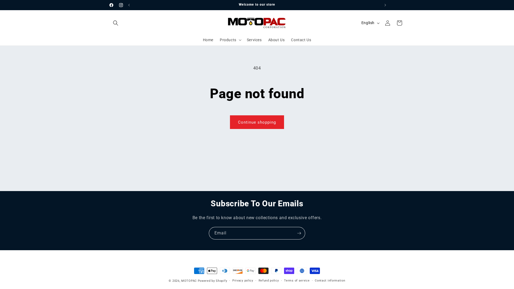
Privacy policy (242, 280)
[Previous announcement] (129, 5)
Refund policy (269, 280)
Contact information (330, 280)
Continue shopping (257, 122)
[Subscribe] (299, 233)
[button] (116, 23)
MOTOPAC (189, 281)
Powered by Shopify (212, 281)
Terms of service (296, 280)
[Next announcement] (385, 5)
